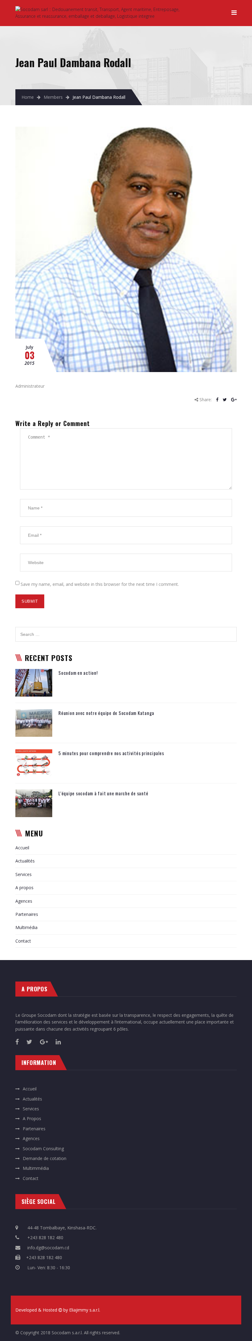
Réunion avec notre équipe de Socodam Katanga (106, 712)
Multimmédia (36, 1168)
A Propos (32, 1118)
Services (23, 874)
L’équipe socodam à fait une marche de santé (103, 793)
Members (53, 97)
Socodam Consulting (43, 1148)
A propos (24, 887)
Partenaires (26, 914)
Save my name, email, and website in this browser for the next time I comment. (100, 584)
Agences (23, 901)
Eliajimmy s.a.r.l (84, 1310)
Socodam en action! (78, 672)
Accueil (22, 848)
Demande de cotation (44, 1158)
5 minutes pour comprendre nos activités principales (111, 753)
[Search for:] (126, 630)
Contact (23, 941)
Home (28, 97)
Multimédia (26, 927)
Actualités (25, 861)
